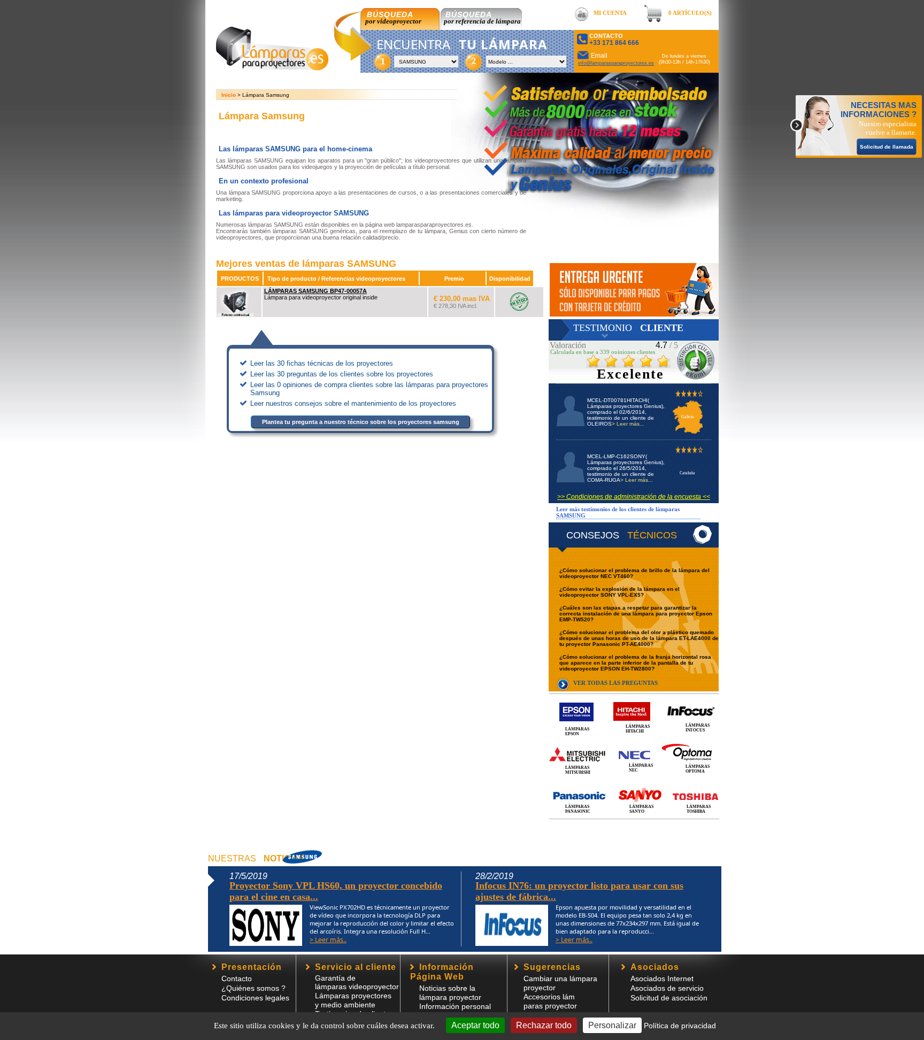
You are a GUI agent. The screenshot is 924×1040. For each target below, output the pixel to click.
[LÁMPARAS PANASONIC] (634, 784)
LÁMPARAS (225, 326)
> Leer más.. (328, 939)
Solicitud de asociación (668, 997)
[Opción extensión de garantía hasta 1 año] (597, 148)
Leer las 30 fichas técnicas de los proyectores (321, 363)
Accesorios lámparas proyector (550, 1001)
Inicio (228, 95)
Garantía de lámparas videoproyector (357, 982)
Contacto (236, 978)
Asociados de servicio (667, 988)
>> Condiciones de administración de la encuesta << (633, 496)
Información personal (455, 1006)
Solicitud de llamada (886, 147)
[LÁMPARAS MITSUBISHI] (634, 742)
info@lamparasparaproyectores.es (616, 63)
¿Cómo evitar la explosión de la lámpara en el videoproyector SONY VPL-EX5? (619, 592)
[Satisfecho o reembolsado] (604, 86)
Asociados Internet (662, 978)
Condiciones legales (255, 997)
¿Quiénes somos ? (253, 988)
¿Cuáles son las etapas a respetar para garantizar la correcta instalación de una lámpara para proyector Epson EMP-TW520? (635, 613)
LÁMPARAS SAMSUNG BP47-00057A (315, 291)
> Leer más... (628, 424)
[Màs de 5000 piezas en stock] (576, 109)
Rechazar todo (544, 1025)
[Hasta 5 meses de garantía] (581, 128)
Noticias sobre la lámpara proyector (450, 993)
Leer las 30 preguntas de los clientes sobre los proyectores (341, 374)
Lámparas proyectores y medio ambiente (353, 1000)
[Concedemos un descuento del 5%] (634, 290)
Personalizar (612, 1025)
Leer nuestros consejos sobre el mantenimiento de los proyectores (353, 403)
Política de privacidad (680, 1025)
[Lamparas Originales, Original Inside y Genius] (595, 179)
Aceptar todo (475, 1025)
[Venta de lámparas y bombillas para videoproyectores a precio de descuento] (272, 67)
